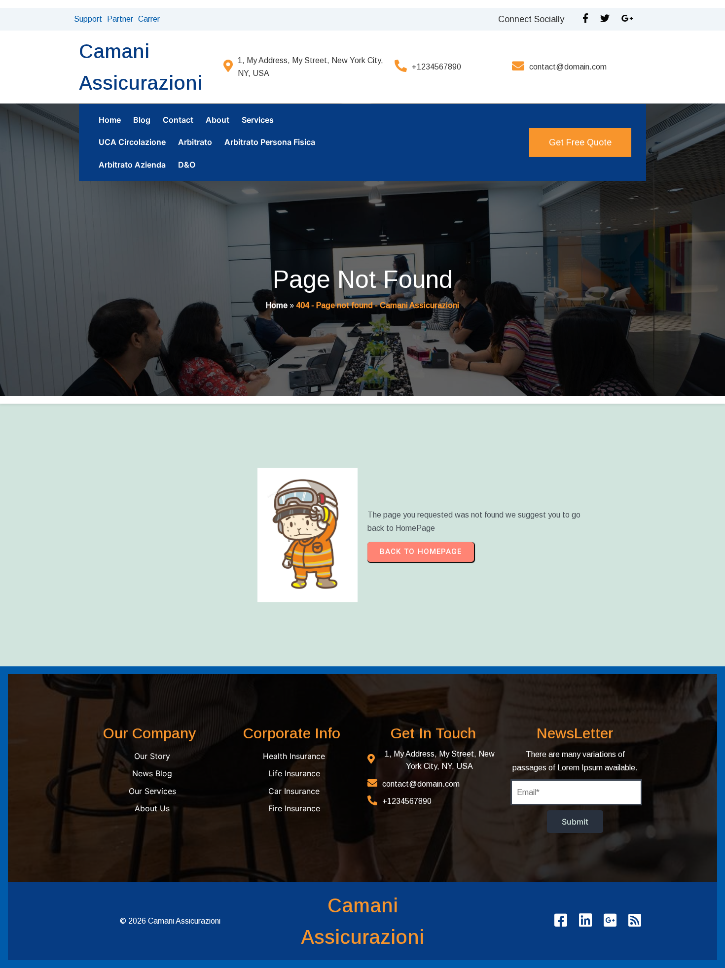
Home (277, 305)
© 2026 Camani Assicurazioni (170, 921)
